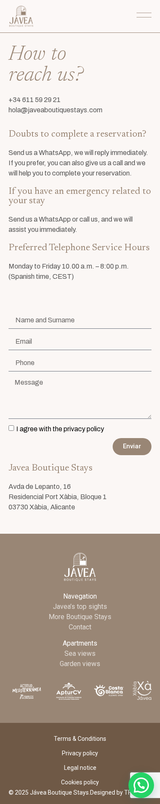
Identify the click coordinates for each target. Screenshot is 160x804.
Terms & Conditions (80, 738)
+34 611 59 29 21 (35, 99)
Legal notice (80, 767)
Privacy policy (80, 753)
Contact (80, 627)
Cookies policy (80, 782)
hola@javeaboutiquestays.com (55, 110)
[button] (141, 785)
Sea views (80, 653)
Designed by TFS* (114, 792)
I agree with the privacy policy (60, 429)
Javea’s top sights (80, 606)
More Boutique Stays (80, 617)
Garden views (80, 664)
